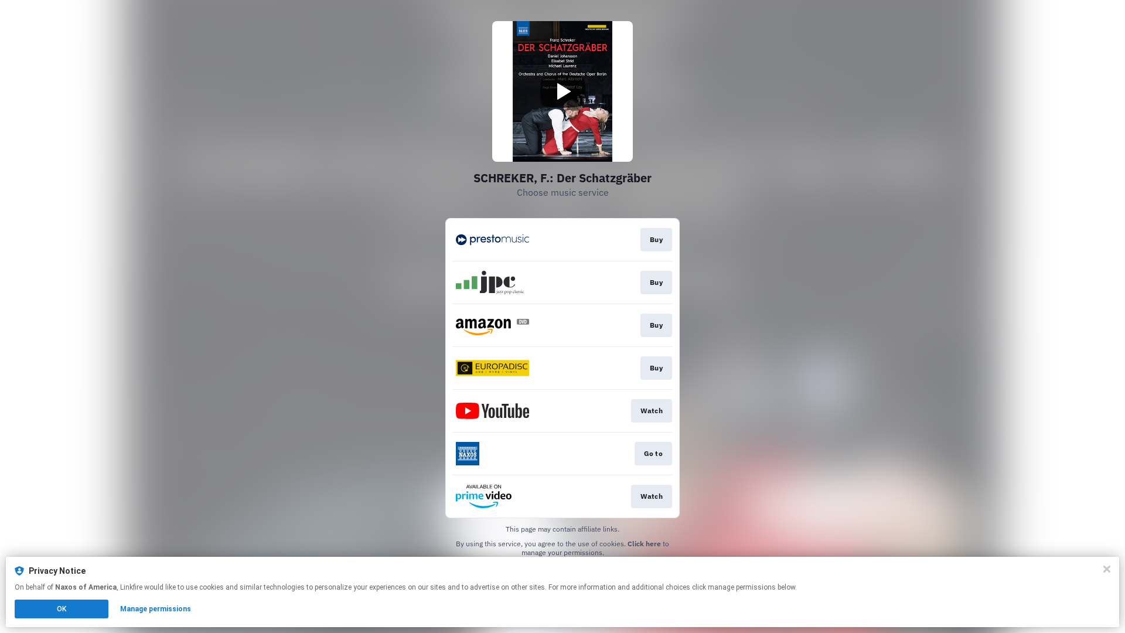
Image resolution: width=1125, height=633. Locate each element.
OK (61, 609)
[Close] (1106, 569)
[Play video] (562, 91)
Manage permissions (155, 609)
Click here (644, 543)
